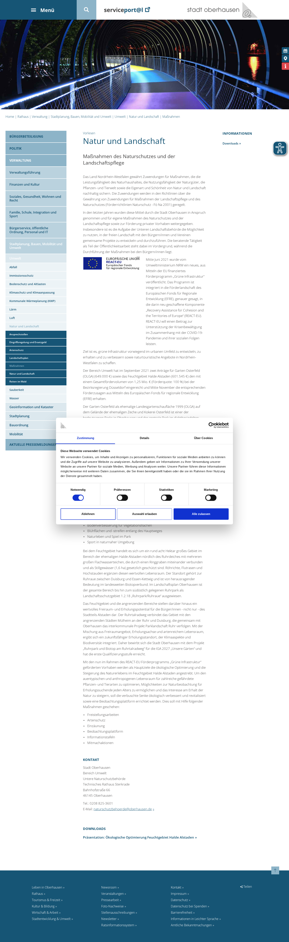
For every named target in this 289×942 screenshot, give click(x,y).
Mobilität (16, 434)
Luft (12, 318)
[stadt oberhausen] (248, 10)
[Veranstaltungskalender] (285, 50)
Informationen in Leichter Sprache (194, 919)
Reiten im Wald (17, 381)
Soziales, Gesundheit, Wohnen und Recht (35, 198)
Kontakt (176, 887)
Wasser (14, 398)
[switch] (122, 497)
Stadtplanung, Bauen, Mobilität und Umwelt (81, 116)
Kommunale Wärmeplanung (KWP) (32, 301)
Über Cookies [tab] (203, 438)
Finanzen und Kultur (24, 184)
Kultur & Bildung (43, 906)
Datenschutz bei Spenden (189, 906)
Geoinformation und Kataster (31, 407)
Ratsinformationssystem (117, 925)
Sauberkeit (16, 390)
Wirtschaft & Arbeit (45, 912)
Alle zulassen (201, 514)
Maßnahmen (171, 116)
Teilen (247, 886)
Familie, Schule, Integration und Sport (32, 214)
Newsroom (109, 887)
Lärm (12, 309)
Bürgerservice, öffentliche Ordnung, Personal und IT (28, 230)
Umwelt (120, 116)
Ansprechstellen (18, 334)
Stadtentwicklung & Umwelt (51, 919)
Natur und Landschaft (144, 116)
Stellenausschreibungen (118, 912)
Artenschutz (16, 350)
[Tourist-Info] (285, 66)
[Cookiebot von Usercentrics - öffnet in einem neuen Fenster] (211, 425)
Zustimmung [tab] (85, 438)
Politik (15, 148)
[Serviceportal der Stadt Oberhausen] (127, 10)
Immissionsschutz (21, 275)
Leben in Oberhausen (47, 887)
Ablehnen (88, 514)
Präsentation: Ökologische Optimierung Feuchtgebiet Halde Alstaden (138, 837)
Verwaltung (39, 116)
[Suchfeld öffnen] (86, 10)
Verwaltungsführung (24, 172)
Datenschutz (179, 900)
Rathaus (23, 116)
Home (10, 116)
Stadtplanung (19, 416)
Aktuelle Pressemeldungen (33, 444)
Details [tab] (144, 438)
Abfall (13, 267)
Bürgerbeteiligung (26, 136)
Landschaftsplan (18, 358)
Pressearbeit (110, 900)
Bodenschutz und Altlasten (27, 284)
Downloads (230, 143)
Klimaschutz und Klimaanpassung (32, 292)
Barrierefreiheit (181, 912)
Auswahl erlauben (144, 514)
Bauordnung (18, 425)
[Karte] (285, 58)
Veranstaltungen (112, 893)
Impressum (179, 893)
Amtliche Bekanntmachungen (191, 925)
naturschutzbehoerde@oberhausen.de (123, 809)
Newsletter (109, 919)
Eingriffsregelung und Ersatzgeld (27, 342)
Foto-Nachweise (112, 906)
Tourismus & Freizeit (46, 900)
